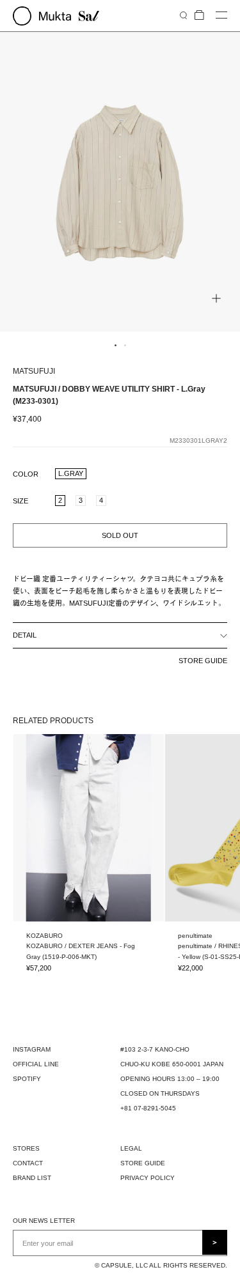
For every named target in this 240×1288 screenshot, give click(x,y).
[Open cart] (199, 15)
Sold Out (120, 535)
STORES (26, 1148)
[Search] (183, 15)
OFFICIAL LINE (36, 1064)
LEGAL (131, 1148)
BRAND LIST (32, 1177)
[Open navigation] (221, 16)
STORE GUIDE (203, 660)
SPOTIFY (27, 1078)
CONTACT (28, 1163)
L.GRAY (70, 473)
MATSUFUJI (34, 371)
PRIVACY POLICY (147, 1177)
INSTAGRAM (32, 1049)
